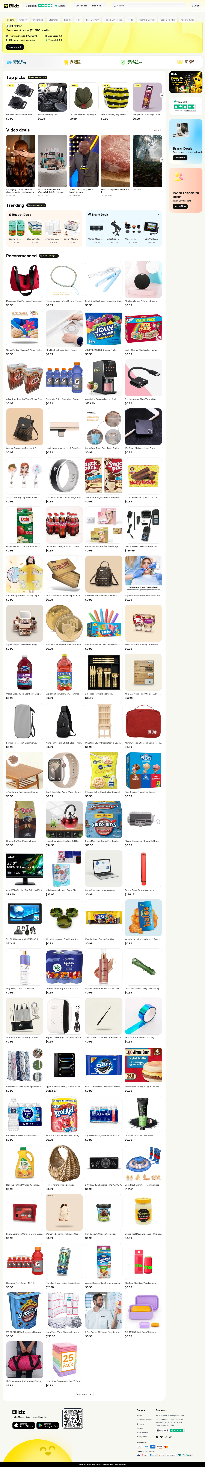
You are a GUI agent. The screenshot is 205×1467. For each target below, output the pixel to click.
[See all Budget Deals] (78, 214)
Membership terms (144, 1420)
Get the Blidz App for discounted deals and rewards (102, 1465)
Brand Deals (100, 214)
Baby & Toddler (168, 20)
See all (156, 130)
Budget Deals (21, 214)
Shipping (140, 1424)
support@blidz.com (176, 1416)
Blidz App (96, 5)
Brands (67, 20)
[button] (20, 101)
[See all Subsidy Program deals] (158, 214)
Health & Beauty (147, 20)
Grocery (23, 20)
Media (130, 20)
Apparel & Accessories (191, 20)
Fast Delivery (92, 20)
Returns (140, 1428)
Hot (78, 20)
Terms (139, 1416)
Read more (13, 47)
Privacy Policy (142, 1432)
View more (82, 1394)
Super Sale (38, 20)
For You (10, 20)
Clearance (53, 20)
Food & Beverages (113, 20)
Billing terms (142, 1437)
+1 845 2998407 (176, 1419)
